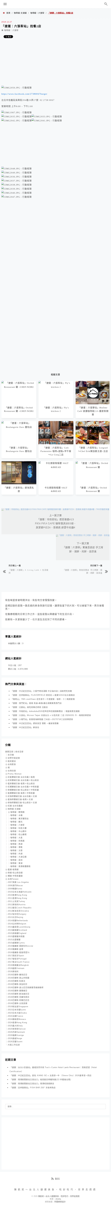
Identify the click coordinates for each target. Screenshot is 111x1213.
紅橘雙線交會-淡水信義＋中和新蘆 (23, 787)
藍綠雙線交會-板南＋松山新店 (21, 783)
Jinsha (58, 1199)
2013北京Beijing (15, 917)
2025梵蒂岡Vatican (17, 1029)
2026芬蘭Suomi (15, 1041)
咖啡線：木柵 (16, 815)
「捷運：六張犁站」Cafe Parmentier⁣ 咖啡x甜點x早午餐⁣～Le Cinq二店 (55, 451)
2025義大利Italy (15, 1026)
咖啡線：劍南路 (17, 841)
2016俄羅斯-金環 (15, 949)
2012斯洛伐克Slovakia (18, 911)
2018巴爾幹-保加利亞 (17, 984)
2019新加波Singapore (18, 1006)
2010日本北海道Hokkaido (20, 892)
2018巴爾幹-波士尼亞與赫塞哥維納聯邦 (26, 987)
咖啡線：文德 (16, 850)
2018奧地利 (13, 971)
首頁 (8, 13)
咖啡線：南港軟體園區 (20, 866)
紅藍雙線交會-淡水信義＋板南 (21, 777)
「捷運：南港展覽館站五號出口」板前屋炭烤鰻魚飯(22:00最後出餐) (40, 1079)
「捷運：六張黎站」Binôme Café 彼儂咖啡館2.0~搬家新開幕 (93, 411)
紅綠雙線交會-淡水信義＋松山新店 (23, 780)
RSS (57, 1178)
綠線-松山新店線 (15, 873)
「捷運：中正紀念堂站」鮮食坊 (25, 727)
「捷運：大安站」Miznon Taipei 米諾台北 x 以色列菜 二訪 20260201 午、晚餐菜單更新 (51, 715)
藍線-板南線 (13, 869)
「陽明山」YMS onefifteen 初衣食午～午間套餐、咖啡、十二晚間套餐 (43, 699)
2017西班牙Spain (16, 956)
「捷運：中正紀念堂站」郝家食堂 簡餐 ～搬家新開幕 (35, 723)
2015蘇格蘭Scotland (17, 930)
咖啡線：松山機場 (18, 834)
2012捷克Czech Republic (20, 908)
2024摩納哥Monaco (17, 1019)
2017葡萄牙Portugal (17, 959)
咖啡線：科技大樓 (18, 828)
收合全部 (19, 752)
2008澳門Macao (15, 885)
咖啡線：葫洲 (16, 860)
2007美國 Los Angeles (18, 882)
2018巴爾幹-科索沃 (16, 981)
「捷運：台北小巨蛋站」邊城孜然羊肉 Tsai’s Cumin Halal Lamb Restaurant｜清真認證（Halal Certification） (53, 1069)
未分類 (11, 755)
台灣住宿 (12, 771)
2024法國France (15, 1016)
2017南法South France (18, 962)
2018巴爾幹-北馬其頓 (17, 1003)
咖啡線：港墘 (16, 847)
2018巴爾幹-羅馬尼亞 (17, 975)
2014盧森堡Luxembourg (19, 927)
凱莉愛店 (12, 761)
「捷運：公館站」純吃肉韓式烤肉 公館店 (29, 707)
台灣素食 (12, 764)
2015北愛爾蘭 (14, 939)
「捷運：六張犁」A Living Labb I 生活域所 (28, 571)
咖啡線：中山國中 (18, 831)
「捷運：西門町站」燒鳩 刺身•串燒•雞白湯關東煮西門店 (36, 703)
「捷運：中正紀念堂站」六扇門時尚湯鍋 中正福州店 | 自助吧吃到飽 (41, 691)
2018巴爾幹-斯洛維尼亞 (18, 994)
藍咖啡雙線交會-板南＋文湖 (20, 799)
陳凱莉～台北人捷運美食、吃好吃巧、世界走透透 (55, 4)
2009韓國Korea (15, 889)
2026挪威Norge (15, 1038)
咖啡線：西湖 (16, 844)
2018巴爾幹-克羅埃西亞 (18, 997)
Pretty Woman (15, 774)
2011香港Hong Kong (17, 898)
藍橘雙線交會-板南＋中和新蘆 (21, 793)
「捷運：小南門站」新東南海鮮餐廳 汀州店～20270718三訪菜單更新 (42, 719)
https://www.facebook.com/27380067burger (24, 94)
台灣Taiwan (13, 879)
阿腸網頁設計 (60, 1202)
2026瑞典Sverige (16, 1035)
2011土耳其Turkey (16, 901)
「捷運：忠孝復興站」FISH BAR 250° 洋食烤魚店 (33, 1087)
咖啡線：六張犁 (37, 13)
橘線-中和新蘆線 (15, 876)
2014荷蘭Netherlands (18, 920)
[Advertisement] (55, 63)
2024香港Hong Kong (17, 1022)
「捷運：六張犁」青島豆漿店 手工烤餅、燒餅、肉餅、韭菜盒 (82, 571)
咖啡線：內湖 (16, 854)
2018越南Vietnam (16, 968)
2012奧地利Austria (16, 904)
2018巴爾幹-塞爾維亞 (17, 991)
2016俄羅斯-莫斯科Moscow (20, 946)
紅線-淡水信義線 (15, 806)
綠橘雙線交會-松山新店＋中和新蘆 (23, 790)
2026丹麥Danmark (16, 1032)
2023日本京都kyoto (17, 1010)
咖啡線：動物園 (17, 812)
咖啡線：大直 (16, 838)
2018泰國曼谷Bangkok (18, 965)
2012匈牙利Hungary (17, 914)
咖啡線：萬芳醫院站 (19, 818)
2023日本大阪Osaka (17, 1013)
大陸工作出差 (14, 1045)
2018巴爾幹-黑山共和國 (18, 978)
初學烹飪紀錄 (14, 758)
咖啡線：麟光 (16, 822)
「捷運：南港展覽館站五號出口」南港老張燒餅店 (32, 1083)
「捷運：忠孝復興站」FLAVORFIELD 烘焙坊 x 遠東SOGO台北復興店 (43, 695)
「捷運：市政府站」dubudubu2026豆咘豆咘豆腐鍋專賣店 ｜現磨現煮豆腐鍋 (45, 711)
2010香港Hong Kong (17, 895)
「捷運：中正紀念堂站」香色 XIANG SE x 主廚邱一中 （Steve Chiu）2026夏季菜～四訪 (50, 1075)
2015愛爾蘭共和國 (16, 936)
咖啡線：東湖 (16, 863)
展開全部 (9, 752)
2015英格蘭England (17, 933)
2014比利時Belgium (17, 924)
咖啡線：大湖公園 (18, 857)
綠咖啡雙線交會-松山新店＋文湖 (22, 802)
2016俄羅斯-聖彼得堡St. (19, 952)
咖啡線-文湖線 (20, 13)
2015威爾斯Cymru (16, 943)
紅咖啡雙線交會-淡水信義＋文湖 (22, 796)
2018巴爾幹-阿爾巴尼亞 (18, 1000)
